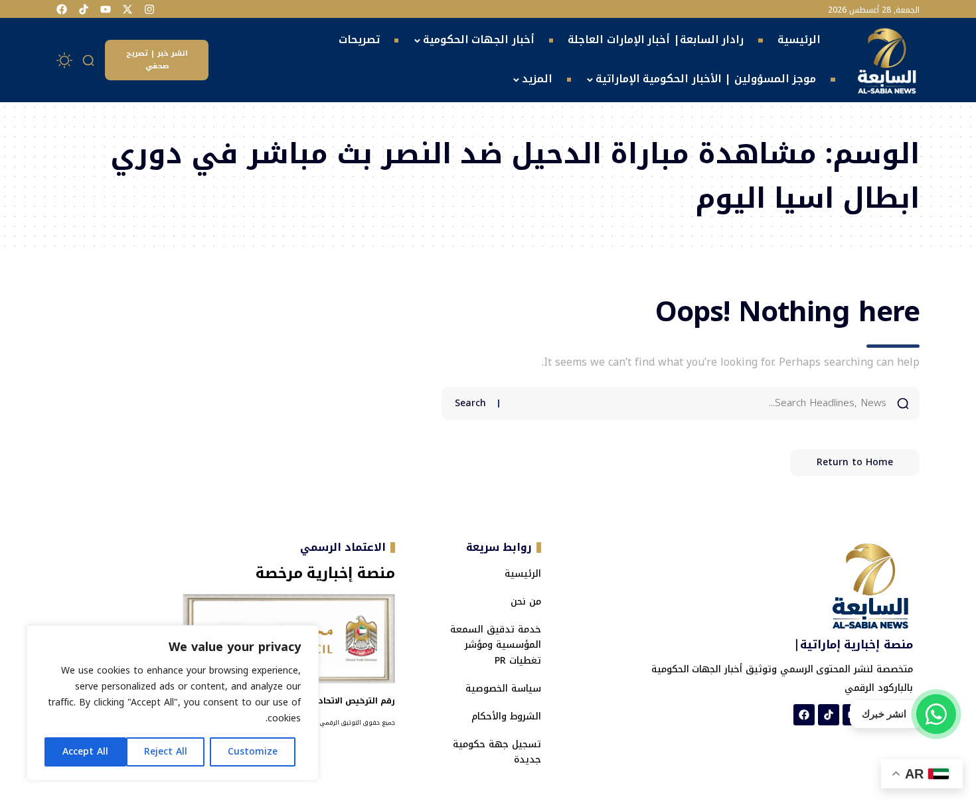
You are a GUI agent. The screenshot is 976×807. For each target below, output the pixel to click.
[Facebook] (61, 9)
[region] (173, 702)
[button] (89, 60)
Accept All (85, 752)
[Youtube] (105, 9)
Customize (253, 752)
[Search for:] (697, 403)
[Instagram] (149, 9)
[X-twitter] (127, 9)
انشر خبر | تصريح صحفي (157, 59)
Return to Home (855, 462)
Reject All (165, 752)
